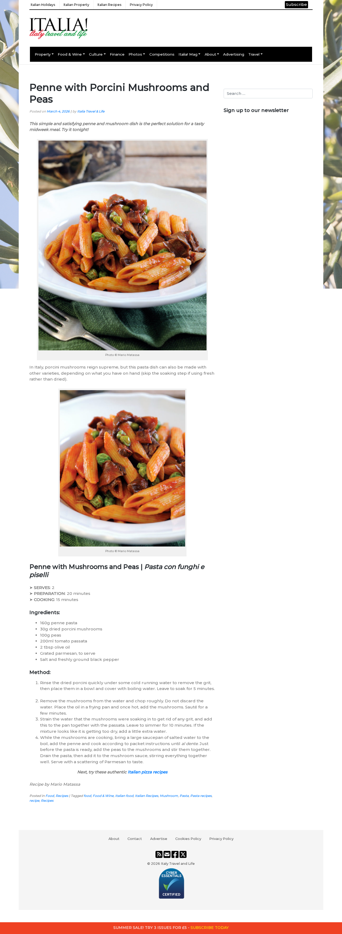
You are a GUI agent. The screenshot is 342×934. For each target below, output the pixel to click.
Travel (253, 54)
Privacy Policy (141, 5)
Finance (117, 54)
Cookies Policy (188, 838)
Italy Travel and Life (178, 863)
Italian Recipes (109, 5)
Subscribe (296, 4)
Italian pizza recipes (148, 771)
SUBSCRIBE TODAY (210, 927)
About (210, 54)
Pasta (184, 796)
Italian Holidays (43, 5)
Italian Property (76, 5)
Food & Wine (70, 54)
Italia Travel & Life (90, 111)
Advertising (233, 54)
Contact (134, 838)
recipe (34, 801)
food (87, 796)
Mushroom (169, 796)
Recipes (62, 796)
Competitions (161, 54)
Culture (96, 54)
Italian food (124, 796)
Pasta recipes (201, 796)
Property (43, 54)
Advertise (158, 838)
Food (49, 796)
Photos (135, 54)
